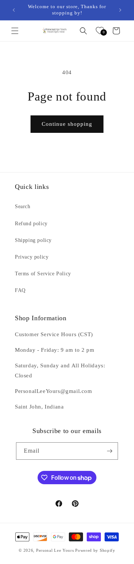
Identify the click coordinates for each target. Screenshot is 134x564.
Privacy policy (31, 257)
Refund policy (31, 223)
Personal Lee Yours (55, 550)
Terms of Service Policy (43, 273)
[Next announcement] (120, 10)
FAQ (20, 290)
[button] (15, 31)
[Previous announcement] (14, 10)
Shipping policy (33, 240)
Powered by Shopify (95, 550)
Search (23, 206)
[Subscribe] (109, 451)
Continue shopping (67, 124)
